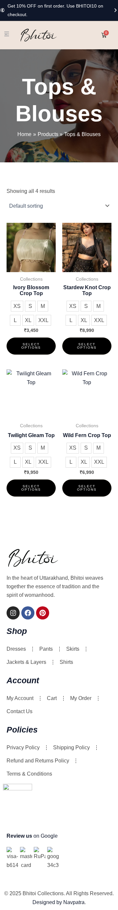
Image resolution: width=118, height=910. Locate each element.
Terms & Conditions (29, 774)
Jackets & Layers (26, 662)
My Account (20, 698)
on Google (32, 836)
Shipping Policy (71, 747)
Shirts (66, 662)
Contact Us (19, 711)
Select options (31, 345)
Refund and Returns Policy (38, 760)
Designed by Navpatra (58, 902)
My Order (80, 698)
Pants (46, 649)
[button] (2, 10)
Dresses (16, 649)
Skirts (72, 649)
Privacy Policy (23, 747)
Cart (52, 698)
